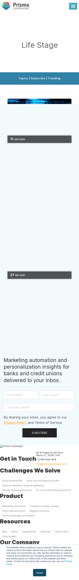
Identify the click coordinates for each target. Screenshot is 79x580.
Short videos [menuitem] (62, 531)
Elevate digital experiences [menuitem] (17, 490)
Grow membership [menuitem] (12, 480)
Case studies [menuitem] (9, 536)
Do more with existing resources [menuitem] (53, 490)
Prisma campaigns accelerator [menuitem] (18, 515)
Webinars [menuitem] (46, 531)
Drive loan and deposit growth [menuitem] (43, 480)
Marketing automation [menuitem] (14, 506)
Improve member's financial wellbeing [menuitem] (23, 485)
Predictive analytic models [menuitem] (44, 506)
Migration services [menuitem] (40, 511)
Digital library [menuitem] (29, 531)
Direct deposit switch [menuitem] (13, 511)
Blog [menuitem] (4, 531)
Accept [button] (39, 572)
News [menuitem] (15, 531)
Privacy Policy (15, 423)
